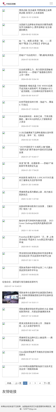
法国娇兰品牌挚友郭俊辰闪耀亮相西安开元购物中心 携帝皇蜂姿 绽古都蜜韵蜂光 (36, 27)
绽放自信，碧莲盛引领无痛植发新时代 (20, 282)
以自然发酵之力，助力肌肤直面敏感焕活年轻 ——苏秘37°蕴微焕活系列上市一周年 (36, 72)
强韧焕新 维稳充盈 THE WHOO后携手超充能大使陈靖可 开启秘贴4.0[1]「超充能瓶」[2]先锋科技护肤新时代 (36, 88)
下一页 (47, 383)
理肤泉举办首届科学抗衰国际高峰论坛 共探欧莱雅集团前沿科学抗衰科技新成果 (36, 295)
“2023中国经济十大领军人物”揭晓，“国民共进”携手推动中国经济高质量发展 (35, 149)
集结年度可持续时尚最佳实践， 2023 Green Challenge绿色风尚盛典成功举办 (36, 223)
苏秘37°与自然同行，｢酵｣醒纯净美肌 (36, 55)
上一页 (18, 383)
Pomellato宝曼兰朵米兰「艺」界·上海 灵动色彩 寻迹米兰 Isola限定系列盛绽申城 (36, 239)
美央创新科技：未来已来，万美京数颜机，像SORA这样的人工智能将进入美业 (36, 119)
